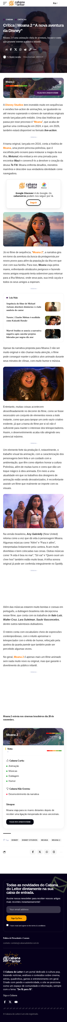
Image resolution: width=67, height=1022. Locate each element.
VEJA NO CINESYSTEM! (47, 93)
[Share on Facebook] (11, 49)
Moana (38, 122)
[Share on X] (15, 49)
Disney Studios (14, 105)
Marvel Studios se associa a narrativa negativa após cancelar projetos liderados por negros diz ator (23, 334)
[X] (10, 1002)
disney (15, 840)
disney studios (29, 840)
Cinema (9, 19)
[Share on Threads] (54, 852)
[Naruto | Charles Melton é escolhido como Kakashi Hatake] (53, 320)
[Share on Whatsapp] (20, 49)
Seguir (33, 202)
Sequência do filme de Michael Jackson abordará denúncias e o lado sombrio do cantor (23, 307)
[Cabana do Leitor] (16, 3)
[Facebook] (4, 1002)
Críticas (22, 19)
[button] (5, 3)
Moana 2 (38, 252)
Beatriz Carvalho (15, 57)
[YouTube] (16, 1002)
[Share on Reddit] (25, 49)
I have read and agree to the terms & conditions (27, 925)
